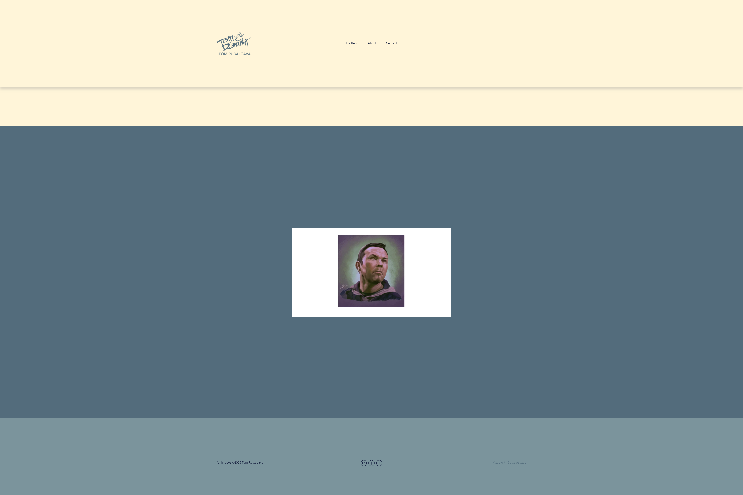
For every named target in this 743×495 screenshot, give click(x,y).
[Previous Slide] (281, 272)
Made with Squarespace (509, 463)
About (372, 43)
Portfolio (352, 43)
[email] (364, 463)
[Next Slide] (462, 272)
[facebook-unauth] (379, 463)
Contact (391, 43)
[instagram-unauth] (371, 463)
